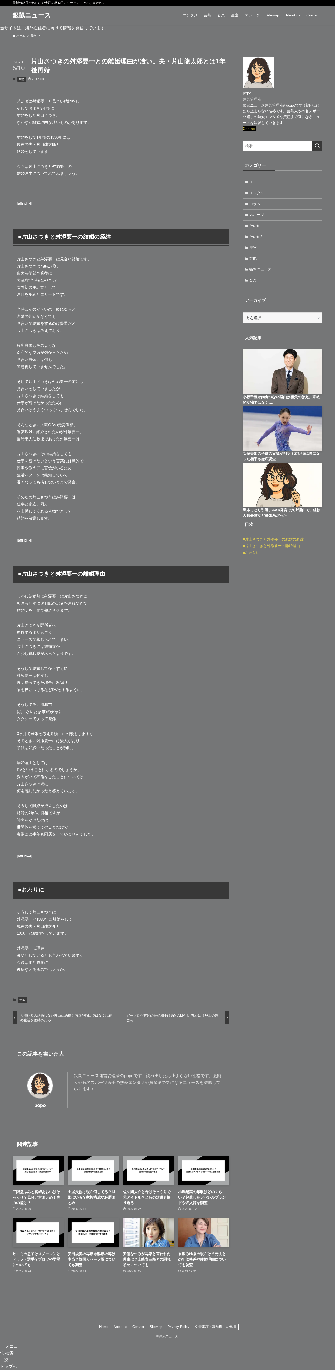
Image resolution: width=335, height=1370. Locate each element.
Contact (249, 128)
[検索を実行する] (317, 146)
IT (251, 182)
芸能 (21, 79)
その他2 (256, 237)
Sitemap (156, 1327)
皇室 (253, 247)
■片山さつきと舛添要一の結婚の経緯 (273, 539)
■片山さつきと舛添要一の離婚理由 (271, 546)
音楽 (253, 280)
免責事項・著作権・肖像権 (215, 1327)
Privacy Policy (178, 1327)
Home (103, 1327)
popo (40, 1105)
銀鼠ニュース (32, 15)
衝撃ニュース (260, 269)
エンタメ (256, 193)
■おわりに (251, 552)
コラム (254, 204)
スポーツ (256, 215)
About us (120, 1327)
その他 (254, 226)
